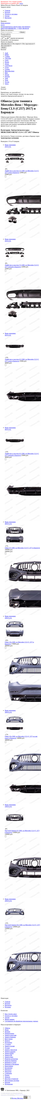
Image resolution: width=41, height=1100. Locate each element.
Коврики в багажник (12, 1064)
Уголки (7, 1048)
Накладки (8, 1071)
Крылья (7, 1082)
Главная (7, 10)
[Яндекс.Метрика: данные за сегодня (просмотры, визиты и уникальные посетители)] (16, 1098)
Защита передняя (10, 1035)
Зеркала (7, 1077)
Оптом (7, 16)
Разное (7, 1075)
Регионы (8, 1007)
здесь (21, 3)
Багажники (8, 1068)
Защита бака (9, 1057)
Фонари (7, 1031)
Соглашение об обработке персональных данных (21, 1021)
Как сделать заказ (11, 1014)
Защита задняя (10, 1046)
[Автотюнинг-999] (2, 1090)
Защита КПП (9, 1053)
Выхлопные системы (12, 1080)
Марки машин (9, 1019)
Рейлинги (8, 1070)
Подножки (8, 1042)
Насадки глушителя (11, 1079)
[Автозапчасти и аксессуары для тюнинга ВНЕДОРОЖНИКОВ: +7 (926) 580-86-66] (20, 28)
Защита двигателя (11, 1050)
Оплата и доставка (11, 14)
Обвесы (7, 1028)
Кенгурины (9, 1039)
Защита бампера (10, 1037)
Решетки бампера (11, 1060)
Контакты (8, 18)
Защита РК (8, 1055)
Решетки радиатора (11, 1059)
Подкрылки (9, 1084)
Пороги (7, 1041)
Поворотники (9, 1033)
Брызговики (9, 1066)
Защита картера (10, 1051)
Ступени (8, 1044)
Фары (7, 1030)
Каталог (7, 12)
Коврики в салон (10, 1062)
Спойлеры (8, 1073)
